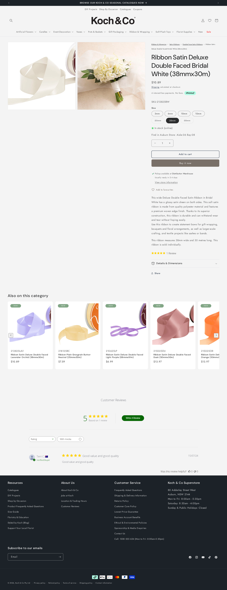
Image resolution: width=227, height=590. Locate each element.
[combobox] (42, 439)
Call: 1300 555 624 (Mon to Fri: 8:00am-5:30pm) (139, 538)
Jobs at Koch (67, 495)
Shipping (155, 87)
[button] (11, 20)
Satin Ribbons (175, 44)
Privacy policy (39, 583)
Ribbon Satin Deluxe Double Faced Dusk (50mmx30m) (172, 356)
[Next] (216, 335)
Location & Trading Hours (74, 500)
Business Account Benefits (127, 517)
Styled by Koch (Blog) (18, 522)
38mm (172, 120)
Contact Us (119, 533)
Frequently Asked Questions (128, 490)
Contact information (104, 583)
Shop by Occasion (17, 500)
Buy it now (185, 163)
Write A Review (133, 418)
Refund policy (54, 583)
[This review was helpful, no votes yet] (189, 471)
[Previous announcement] (8, 3)
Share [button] (157, 273)
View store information (166, 182)
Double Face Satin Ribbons (193, 44)
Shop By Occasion (108, 9)
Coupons (137, 9)
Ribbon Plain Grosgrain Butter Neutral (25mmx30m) (74, 356)
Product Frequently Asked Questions (26, 506)
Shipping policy (86, 583)
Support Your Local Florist (21, 528)
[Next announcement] (218, 3)
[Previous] (10, 335)
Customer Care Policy (125, 506)
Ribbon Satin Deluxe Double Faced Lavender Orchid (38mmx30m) (29, 356)
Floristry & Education (18, 517)
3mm (157, 113)
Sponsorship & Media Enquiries (130, 528)
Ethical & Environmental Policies (130, 522)
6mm (170, 113)
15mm (198, 113)
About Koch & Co (70, 490)
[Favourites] (209, 20)
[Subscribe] (59, 557)
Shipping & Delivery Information (130, 495)
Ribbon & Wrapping (158, 44)
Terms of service (69, 583)
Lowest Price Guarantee (126, 511)
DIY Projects (91, 9)
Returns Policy (121, 500)
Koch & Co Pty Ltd (22, 583)
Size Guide (13, 511)
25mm (159, 121)
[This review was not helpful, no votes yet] (195, 471)
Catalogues (125, 9)
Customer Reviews (70, 506)
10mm (184, 113)
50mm (189, 121)
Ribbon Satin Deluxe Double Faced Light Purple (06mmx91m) (124, 356)
